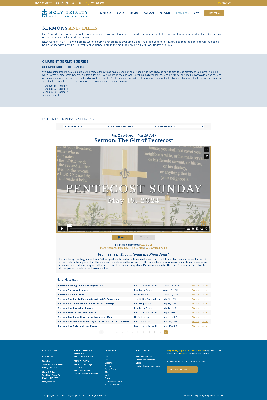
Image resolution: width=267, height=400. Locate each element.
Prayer (107, 378)
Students (109, 363)
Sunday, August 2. (162, 45)
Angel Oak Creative (214, 395)
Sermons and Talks (144, 357)
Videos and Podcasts (145, 360)
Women (108, 366)
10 (148, 332)
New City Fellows (112, 384)
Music (107, 375)
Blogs (138, 363)
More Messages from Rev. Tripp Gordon (122, 247)
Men (106, 360)
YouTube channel (152, 41)
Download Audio (158, 247)
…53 (160, 332)
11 (154, 332)
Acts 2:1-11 (146, 244)
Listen (146, 237)
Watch (124, 237)
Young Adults (110, 369)
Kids (107, 357)
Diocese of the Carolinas (199, 353)
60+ (106, 372)
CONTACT (227, 3)
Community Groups (113, 381)
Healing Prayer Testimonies (148, 366)
